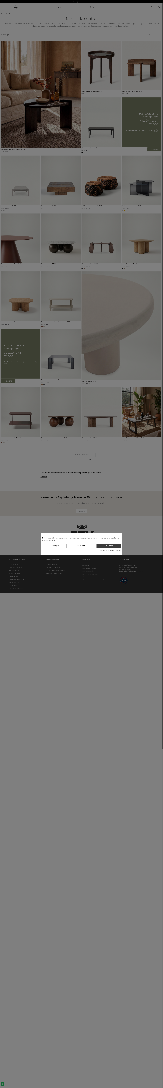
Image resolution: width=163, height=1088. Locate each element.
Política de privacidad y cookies (110, 550)
